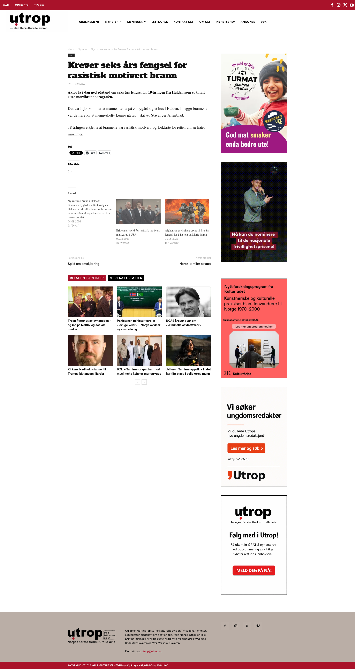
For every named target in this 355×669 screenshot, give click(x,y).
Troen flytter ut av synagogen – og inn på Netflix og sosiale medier (89, 325)
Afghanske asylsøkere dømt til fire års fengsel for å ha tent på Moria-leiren (187, 232)
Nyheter (82, 49)
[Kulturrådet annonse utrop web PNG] (254, 377)
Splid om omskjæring (83, 264)
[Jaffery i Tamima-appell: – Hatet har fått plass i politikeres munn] (188, 350)
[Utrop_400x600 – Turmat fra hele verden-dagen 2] (254, 152)
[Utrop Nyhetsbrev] (254, 594)
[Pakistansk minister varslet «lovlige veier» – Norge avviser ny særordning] (139, 301)
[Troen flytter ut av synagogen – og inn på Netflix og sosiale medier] (90, 301)
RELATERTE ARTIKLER (87, 278)
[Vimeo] (258, 626)
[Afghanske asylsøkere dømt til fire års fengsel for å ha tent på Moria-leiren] (187, 211)
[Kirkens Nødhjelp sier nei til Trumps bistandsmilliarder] (90, 350)
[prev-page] (137, 382)
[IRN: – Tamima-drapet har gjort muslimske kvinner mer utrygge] (139, 350)
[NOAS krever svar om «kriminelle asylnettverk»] (188, 301)
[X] (247, 626)
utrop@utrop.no (152, 651)
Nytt (93, 49)
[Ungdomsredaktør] (254, 485)
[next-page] (144, 382)
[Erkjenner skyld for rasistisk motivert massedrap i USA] (138, 211)
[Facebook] (225, 626)
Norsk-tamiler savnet (195, 264)
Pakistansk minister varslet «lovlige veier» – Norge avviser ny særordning (138, 325)
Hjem (71, 49)
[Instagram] (236, 626)
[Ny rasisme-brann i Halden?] (92, 213)
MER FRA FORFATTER (126, 278)
